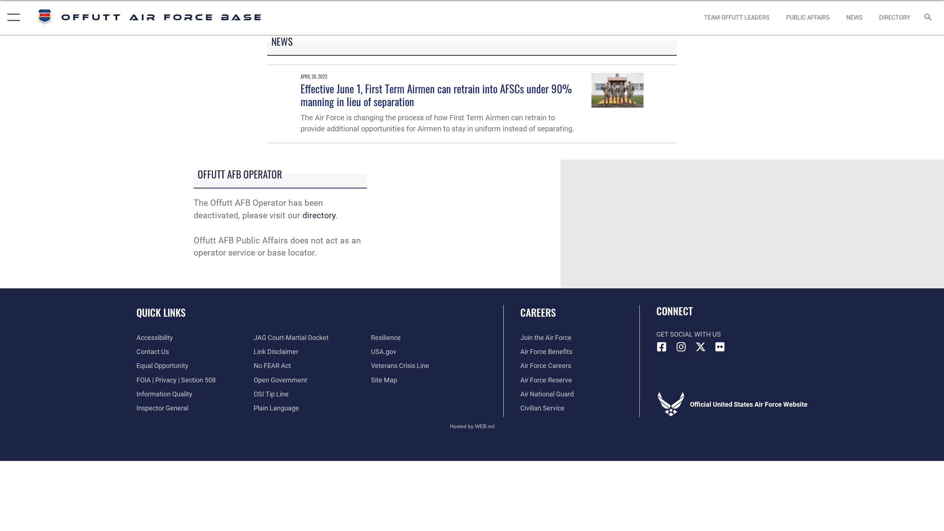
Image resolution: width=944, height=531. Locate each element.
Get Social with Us (688, 334)
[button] (12, 17)
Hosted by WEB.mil (472, 426)
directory (319, 216)
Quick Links (160, 312)
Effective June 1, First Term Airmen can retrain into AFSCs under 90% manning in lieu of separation (436, 94)
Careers (538, 312)
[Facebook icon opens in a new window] (661, 347)
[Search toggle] (928, 17)
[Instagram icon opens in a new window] (681, 347)
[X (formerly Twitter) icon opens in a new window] (700, 347)
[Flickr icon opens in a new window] (719, 347)
